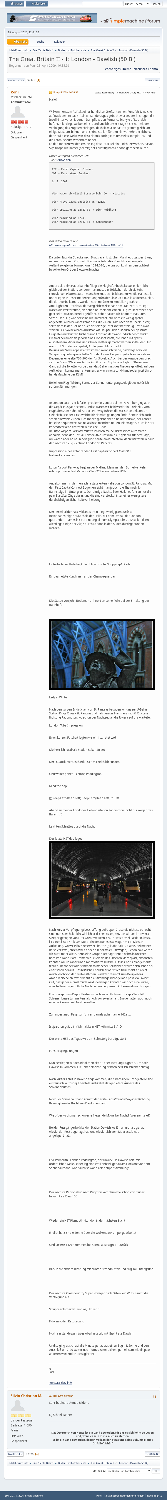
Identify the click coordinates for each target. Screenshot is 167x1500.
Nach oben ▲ (154, 1495)
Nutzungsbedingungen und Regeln (124, 1495)
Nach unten (16, 80)
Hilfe (99, 1495)
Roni (15, 92)
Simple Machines (34, 1495)
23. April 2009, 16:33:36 (65, 92)
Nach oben (15, 1453)
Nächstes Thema (146, 69)
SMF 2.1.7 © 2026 (14, 1495)
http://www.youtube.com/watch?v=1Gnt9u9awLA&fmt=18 (86, 245)
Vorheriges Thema (118, 69)
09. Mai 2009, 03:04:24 (61, 1395)
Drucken (152, 80)
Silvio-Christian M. (26, 1395)
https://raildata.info (60, 1382)
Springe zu (99, 1471)
